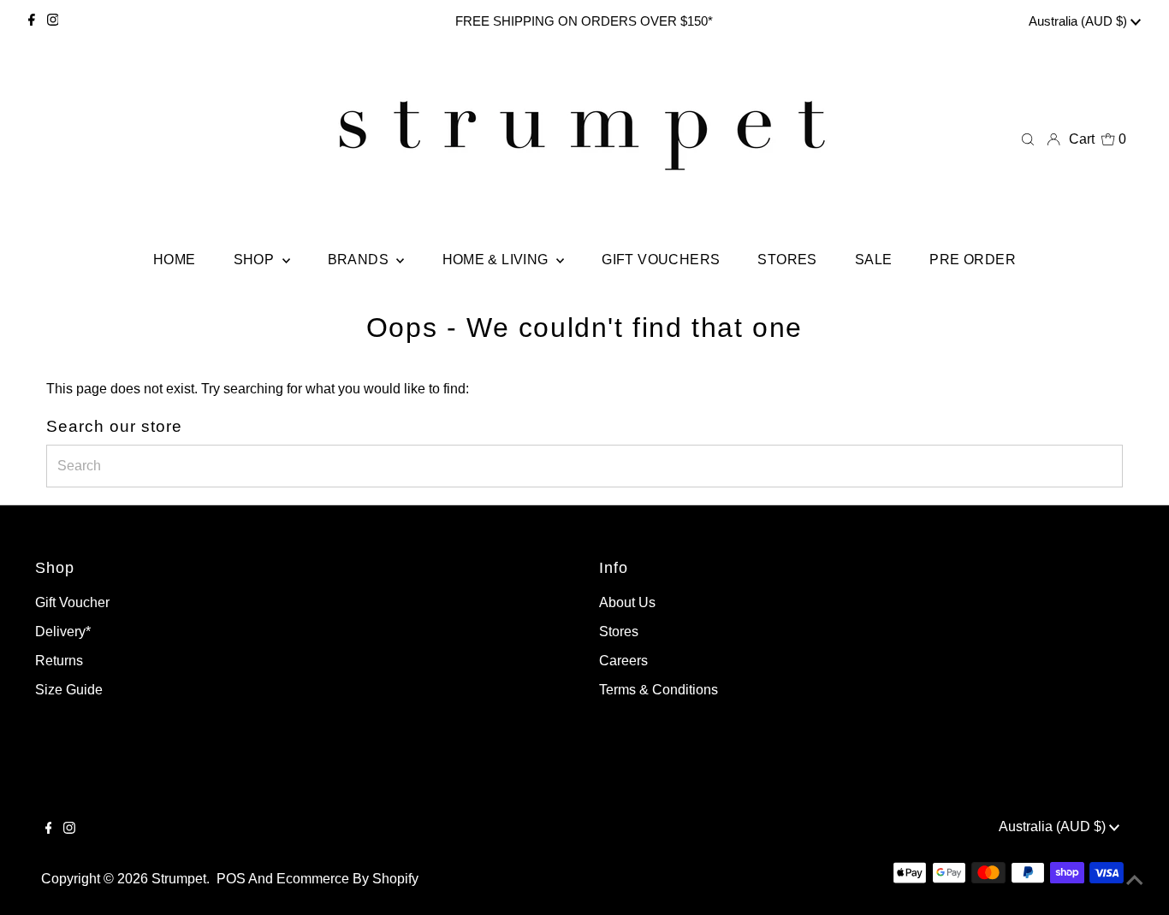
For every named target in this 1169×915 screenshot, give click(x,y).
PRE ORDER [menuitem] (972, 259)
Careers (623, 660)
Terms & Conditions (658, 689)
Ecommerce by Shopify (347, 878)
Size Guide (69, 689)
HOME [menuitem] (174, 259)
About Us (627, 602)
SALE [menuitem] (874, 259)
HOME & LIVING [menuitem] (497, 259)
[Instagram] (53, 21)
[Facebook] (31, 21)
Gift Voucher (72, 602)
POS (231, 878)
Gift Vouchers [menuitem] (661, 259)
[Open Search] (1028, 139)
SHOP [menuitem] (256, 259)
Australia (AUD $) (1079, 21)
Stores (618, 631)
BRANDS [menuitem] (360, 259)
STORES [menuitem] (786, 259)
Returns (59, 660)
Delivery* (63, 631)
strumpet (178, 878)
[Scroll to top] (1135, 881)
